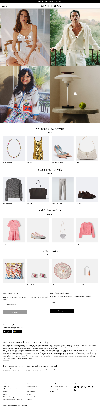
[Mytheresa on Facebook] (78, 386)
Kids (25, 94)
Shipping (5, 394)
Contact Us (6, 386)
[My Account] (93, 6)
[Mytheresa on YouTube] (89, 386)
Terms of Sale (54, 383)
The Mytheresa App (32, 386)
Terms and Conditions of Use (58, 386)
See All (50, 132)
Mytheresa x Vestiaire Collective (12, 399)
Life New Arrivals (50, 251)
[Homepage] (50, 6)
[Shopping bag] (97, 6)
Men (75, 37)
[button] (62, 311)
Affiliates (29, 399)
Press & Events (30, 391)
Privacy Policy (54, 389)
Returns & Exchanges (9, 397)
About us (29, 383)
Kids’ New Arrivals (50, 210)
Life (75, 94)
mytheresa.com (22, 405)
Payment (5, 391)
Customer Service (8, 383)
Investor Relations (31, 397)
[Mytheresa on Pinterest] (82, 386)
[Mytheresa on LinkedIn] (75, 386)
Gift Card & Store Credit (10, 389)
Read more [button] (6, 360)
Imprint (52, 391)
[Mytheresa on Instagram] (85, 386)
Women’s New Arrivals (50, 129)
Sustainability (30, 389)
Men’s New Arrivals (50, 170)
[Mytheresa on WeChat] (75, 390)
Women (25, 37)
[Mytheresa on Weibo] (93, 386)
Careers (28, 394)
